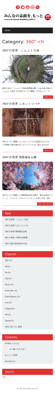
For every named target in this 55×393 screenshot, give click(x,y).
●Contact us (10, 361)
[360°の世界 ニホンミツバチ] (27, 136)
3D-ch (48, 204)
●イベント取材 (11, 355)
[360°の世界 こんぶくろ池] (27, 82)
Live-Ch (8, 302)
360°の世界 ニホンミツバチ (21, 103)
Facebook (18, 7)
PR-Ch (8, 315)
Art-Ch (8, 272)
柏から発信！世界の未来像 (16, 237)
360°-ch (48, 97)
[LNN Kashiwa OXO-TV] (27, 21)
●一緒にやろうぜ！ (18, 349)
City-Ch (8, 278)
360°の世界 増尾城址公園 (19, 157)
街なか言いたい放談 (13, 327)
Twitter (23, 7)
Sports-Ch (9, 321)
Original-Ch (10, 308)
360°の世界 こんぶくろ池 (20, 50)
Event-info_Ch (11, 290)
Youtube (28, 7)
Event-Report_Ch (12, 296)
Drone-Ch (9, 284)
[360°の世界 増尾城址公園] (27, 189)
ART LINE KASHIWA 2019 (16, 243)
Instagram (33, 7)
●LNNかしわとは (12, 343)
